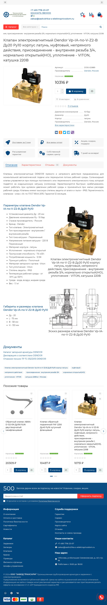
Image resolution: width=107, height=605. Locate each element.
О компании (9, 514)
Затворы (7, 547)
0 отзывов (73, 106)
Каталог (7, 538)
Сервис (58, 518)
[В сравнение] (31, 399)
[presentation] (3, 431)
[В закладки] (31, 394)
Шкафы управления (13, 566)
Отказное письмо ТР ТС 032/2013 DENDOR (24, 359)
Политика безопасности (15, 522)
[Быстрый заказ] (92, 91)
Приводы (8, 558)
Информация (11, 509)
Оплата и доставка (12, 518)
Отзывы (51, 165)
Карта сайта (61, 525)
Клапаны (7, 551)
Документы (70, 165)
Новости (7, 529)
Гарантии (59, 514)
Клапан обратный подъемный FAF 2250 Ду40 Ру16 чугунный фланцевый (51, 426)
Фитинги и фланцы (12, 562)
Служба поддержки (66, 509)
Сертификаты (10, 525)
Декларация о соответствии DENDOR (22, 355)
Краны (6, 555)
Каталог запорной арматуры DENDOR (22, 352)
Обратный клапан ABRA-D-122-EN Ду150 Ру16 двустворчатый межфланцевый (18, 426)
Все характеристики (64, 125)
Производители (63, 522)
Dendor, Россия (91, 71)
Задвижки (8, 543)
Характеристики (31, 165)
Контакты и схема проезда (68, 533)
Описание (11, 165)
